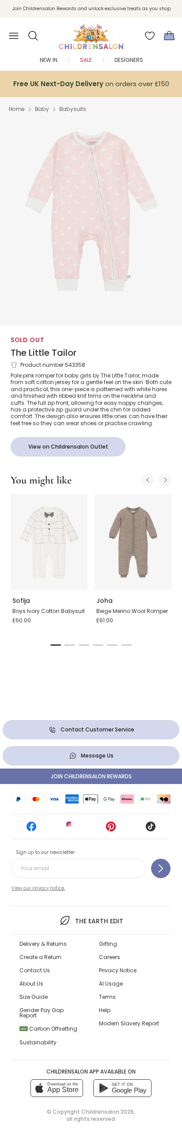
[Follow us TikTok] (150, 829)
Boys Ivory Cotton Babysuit (48, 611)
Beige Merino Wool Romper (132, 611)
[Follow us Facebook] (31, 829)
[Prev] (148, 480)
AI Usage (111, 983)
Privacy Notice (117, 970)
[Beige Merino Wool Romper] (133, 542)
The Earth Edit (99, 921)
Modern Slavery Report (129, 1023)
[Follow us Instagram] (71, 829)
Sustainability (38, 1042)
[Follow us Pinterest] (111, 829)
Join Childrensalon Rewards (91, 776)
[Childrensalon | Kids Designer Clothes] (91, 33)
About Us (31, 983)
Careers (109, 957)
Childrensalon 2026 (107, 1112)
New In (48, 60)
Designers (128, 60)
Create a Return (40, 957)
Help (104, 1010)
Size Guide (33, 997)
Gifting (108, 944)
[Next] (165, 480)
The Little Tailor (43, 352)
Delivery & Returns (43, 944)
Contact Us (34, 970)
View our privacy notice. (38, 888)
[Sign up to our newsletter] (161, 868)
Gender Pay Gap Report (41, 1012)
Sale (86, 60)
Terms (107, 997)
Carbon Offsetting (49, 1028)
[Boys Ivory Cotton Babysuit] (49, 542)
